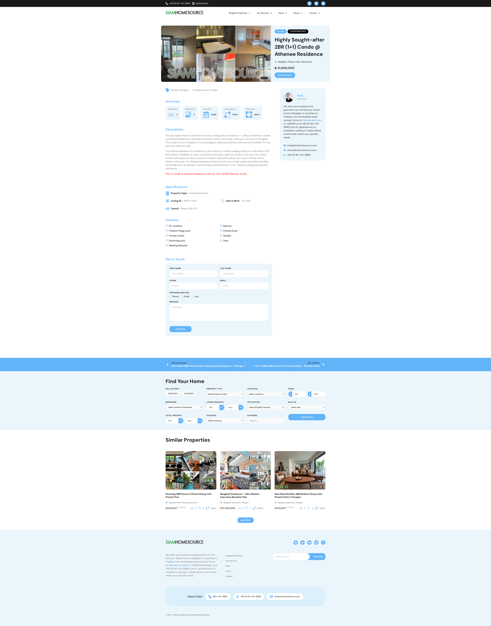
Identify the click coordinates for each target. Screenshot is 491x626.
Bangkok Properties (238, 13)
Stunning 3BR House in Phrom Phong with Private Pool (188, 495)
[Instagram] (323, 542)
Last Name (225, 268)
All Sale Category (180, 90)
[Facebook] (309, 3)
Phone (172, 281)
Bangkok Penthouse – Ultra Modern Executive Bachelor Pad (240, 495)
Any (197, 296)
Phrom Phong (182, 502)
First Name (175, 268)
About (296, 13)
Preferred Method (179, 293)
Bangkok (282, 61)
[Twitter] (316, 3)
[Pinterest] (316, 542)
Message (173, 302)
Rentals (307, 120)
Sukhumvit (306, 61)
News (281, 13)
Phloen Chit (294, 61)
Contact (313, 13)
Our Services (263, 13)
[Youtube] (323, 3)
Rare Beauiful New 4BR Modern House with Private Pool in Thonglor (298, 495)
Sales (318, 120)
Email (223, 281)
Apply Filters (307, 417)
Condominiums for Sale (205, 90)
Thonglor (245, 502)
